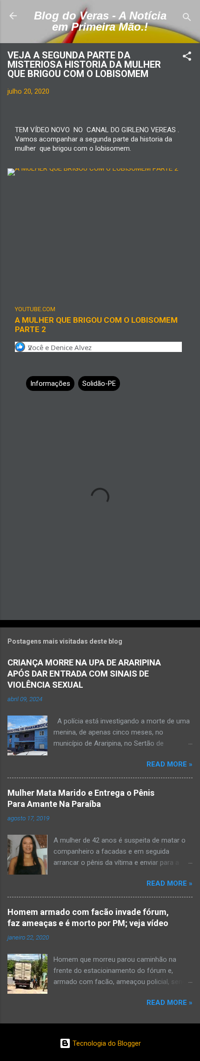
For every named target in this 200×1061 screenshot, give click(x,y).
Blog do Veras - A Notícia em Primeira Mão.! (100, 21)
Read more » (170, 764)
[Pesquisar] (187, 19)
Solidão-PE (99, 383)
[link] (100, 319)
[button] (187, 58)
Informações (50, 383)
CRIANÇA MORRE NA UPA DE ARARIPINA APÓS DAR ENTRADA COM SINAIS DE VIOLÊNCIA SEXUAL (84, 674)
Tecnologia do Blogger (106, 1043)
